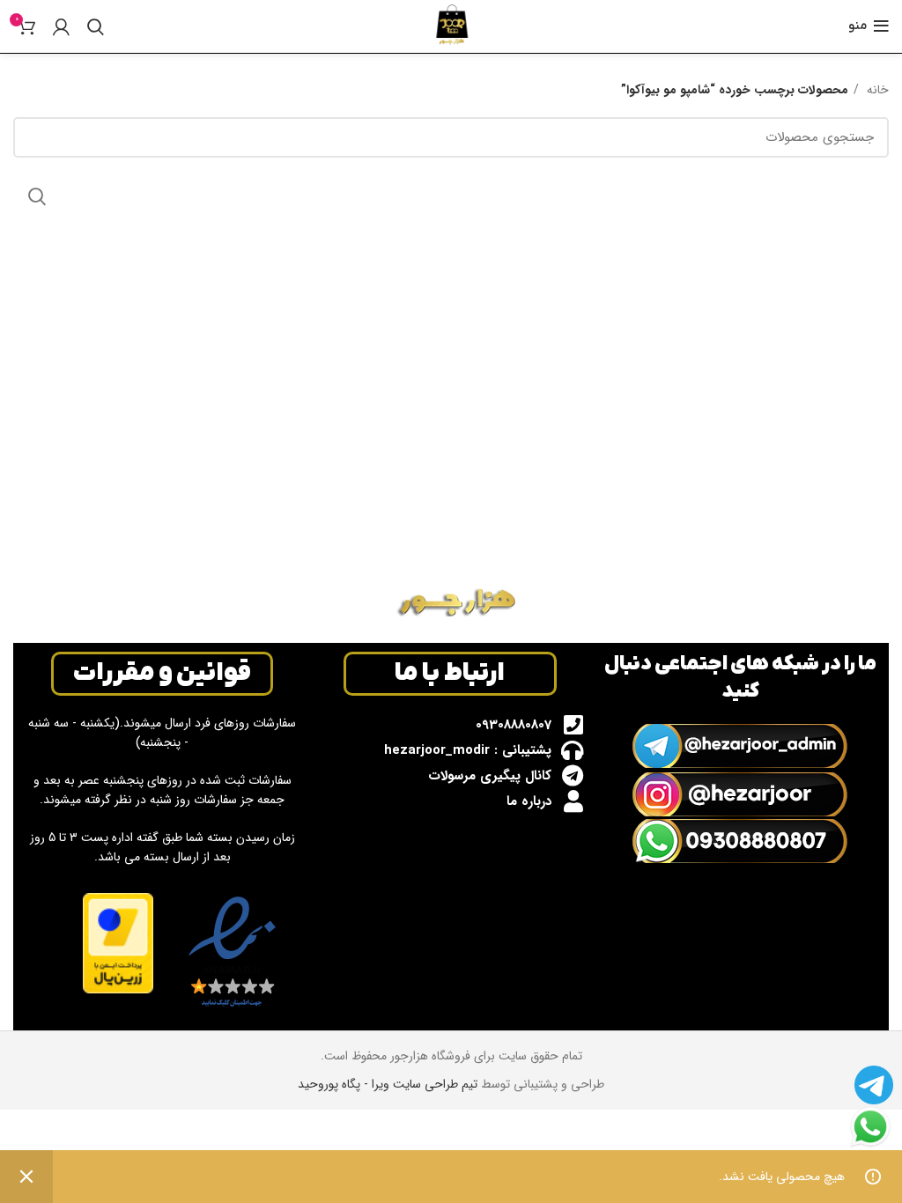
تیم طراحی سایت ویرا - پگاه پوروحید (387, 1084)
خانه (876, 90)
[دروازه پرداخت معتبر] (118, 942)
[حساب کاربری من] (61, 26)
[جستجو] (95, 26)
